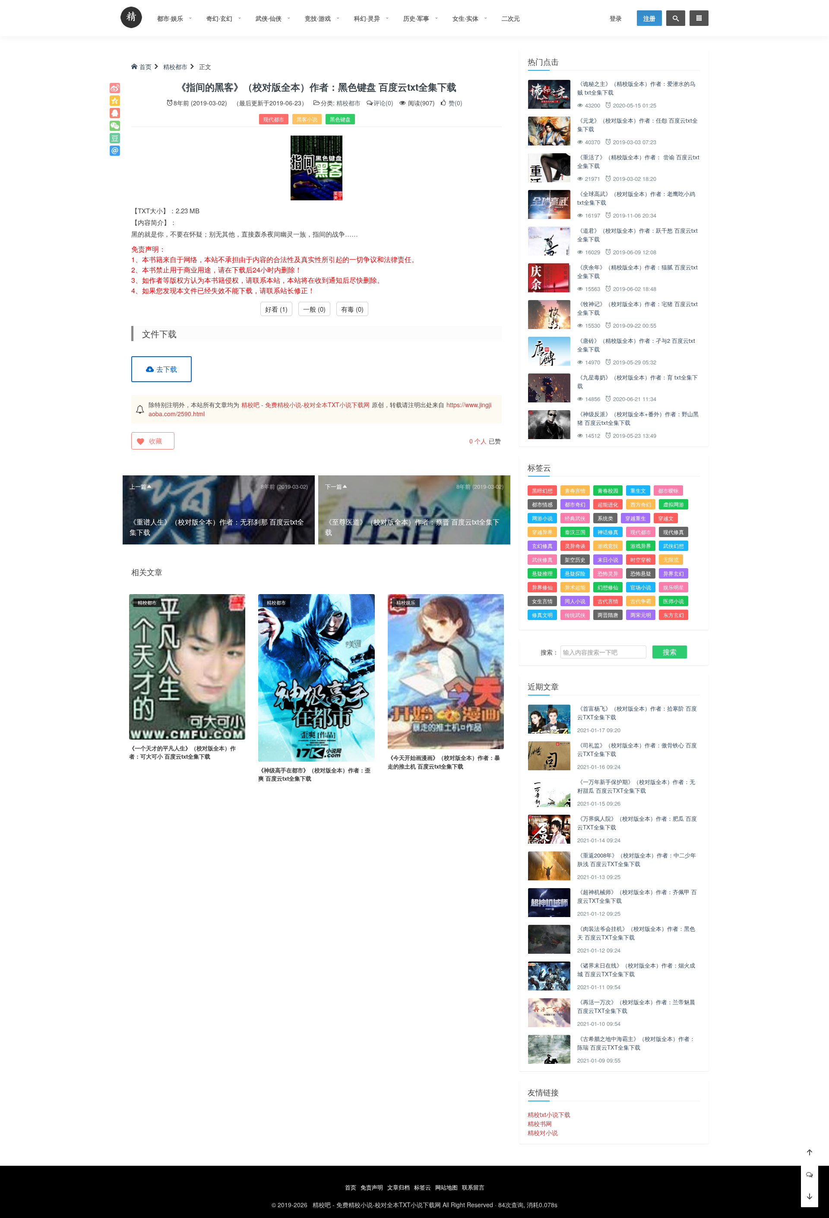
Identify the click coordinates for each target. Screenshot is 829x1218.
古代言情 (608, 600)
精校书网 (540, 1123)
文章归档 (398, 1187)
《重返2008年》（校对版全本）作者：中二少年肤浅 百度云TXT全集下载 (636, 859)
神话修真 (608, 531)
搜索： (550, 652)
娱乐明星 (673, 587)
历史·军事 (416, 18)
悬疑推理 (542, 573)
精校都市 (175, 66)
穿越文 (666, 518)
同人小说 (575, 600)
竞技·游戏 (318, 18)
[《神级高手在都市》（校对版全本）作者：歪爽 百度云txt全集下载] (316, 676)
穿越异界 (542, 531)
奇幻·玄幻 (219, 18)
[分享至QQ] (115, 113)
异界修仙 (542, 587)
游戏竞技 (608, 545)
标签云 (422, 1187)
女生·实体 (465, 18)
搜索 (670, 652)
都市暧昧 (668, 490)
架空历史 (575, 559)
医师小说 (673, 600)
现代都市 (273, 119)
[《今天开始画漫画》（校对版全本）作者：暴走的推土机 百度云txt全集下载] (446, 670)
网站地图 (446, 1187)
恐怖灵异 (608, 573)
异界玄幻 (673, 573)
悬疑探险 (575, 573)
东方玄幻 (673, 614)
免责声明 (372, 1187)
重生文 (638, 490)
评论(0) (383, 102)
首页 (145, 66)
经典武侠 (575, 518)
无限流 (671, 559)
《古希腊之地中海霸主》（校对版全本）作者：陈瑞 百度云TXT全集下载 (636, 1043)
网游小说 (542, 518)
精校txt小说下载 (549, 1114)
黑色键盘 (340, 119)
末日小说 (608, 559)
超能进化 (608, 504)
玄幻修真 (542, 545)
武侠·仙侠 (269, 18)
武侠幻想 (673, 545)
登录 (616, 18)
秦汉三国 (575, 531)
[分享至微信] (115, 125)
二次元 (511, 18)
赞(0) (454, 102)
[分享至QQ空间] (115, 100)
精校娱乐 (405, 602)
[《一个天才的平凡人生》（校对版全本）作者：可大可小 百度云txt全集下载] (187, 665)
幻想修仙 (608, 587)
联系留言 (473, 1187)
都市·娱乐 (170, 18)
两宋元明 (640, 614)
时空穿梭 (640, 559)
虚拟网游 (673, 504)
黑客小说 (307, 119)
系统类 (605, 518)
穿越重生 (635, 518)
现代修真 (673, 531)
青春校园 (608, 490)
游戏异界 (640, 545)
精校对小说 (543, 1132)
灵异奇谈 (575, 545)
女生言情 (542, 600)
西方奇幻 (640, 504)
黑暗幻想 (542, 490)
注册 (649, 18)
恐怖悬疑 (640, 573)
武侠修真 (542, 559)
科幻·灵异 (367, 18)
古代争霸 (640, 600)
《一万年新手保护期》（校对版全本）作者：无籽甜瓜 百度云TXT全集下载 (636, 786)
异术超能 (575, 587)
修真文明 (542, 614)
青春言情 (575, 490)
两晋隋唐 (608, 614)
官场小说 (640, 587)
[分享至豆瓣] (115, 138)
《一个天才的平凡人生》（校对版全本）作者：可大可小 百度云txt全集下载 (182, 752)
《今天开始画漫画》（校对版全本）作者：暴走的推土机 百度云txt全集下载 (444, 761)
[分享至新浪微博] (115, 88)
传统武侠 (575, 614)
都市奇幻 (575, 504)
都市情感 (542, 504)
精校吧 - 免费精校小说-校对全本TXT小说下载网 (305, 404)
